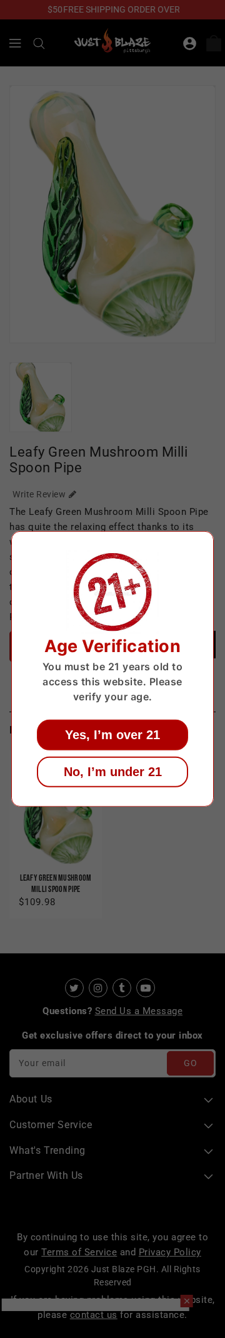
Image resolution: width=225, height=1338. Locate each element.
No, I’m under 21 (113, 772)
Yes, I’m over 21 (112, 735)
